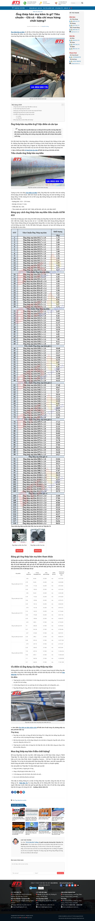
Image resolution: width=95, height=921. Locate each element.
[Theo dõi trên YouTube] (75, 885)
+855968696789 (77, 57)
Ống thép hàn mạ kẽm (17, 32)
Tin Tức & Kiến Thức (48, 8)
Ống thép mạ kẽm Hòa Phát (19, 545)
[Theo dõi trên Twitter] (64, 885)
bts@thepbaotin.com (75, 31)
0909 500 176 (76, 29)
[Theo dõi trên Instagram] (66, 885)
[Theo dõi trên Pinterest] (69, 885)
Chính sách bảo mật (62, 918)
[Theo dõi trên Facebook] (61, 885)
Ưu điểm (19, 116)
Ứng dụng (20, 118)
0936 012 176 (76, 40)
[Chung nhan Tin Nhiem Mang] (41, 888)
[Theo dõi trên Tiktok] (78, 885)
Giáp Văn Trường (45, 26)
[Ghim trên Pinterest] (21, 792)
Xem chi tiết (19, 550)
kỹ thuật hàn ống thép (31, 150)
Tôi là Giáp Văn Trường (32, 842)
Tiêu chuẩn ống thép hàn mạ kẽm (22, 108)
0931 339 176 (50, 905)
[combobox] (77, 3)
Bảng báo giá (33, 8)
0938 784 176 (76, 44)
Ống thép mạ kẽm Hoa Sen (37, 545)
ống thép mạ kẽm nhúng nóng (28, 727)
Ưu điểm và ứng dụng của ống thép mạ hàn (24, 114)
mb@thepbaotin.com (46, 907)
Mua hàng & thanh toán (79, 918)
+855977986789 (77, 61)
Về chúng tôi (59, 8)
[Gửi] (82, 3)
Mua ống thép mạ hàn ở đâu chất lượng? (23, 119)
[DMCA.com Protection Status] (50, 888)
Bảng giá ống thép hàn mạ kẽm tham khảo (24, 112)
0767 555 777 (75, 25)
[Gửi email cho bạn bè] (18, 792)
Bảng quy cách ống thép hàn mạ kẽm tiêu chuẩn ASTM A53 (28, 110)
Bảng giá (35, 11)
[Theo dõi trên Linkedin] (72, 885)
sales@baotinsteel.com (75, 63)
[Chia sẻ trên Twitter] (15, 792)
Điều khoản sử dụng (70, 918)
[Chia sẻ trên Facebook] (12, 792)
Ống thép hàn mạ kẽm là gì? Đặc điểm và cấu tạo (25, 106)
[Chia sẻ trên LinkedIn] (23, 792)
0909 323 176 (75, 21)
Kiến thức (40, 11)
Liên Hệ (66, 8)
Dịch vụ (40, 8)
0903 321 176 (76, 48)
